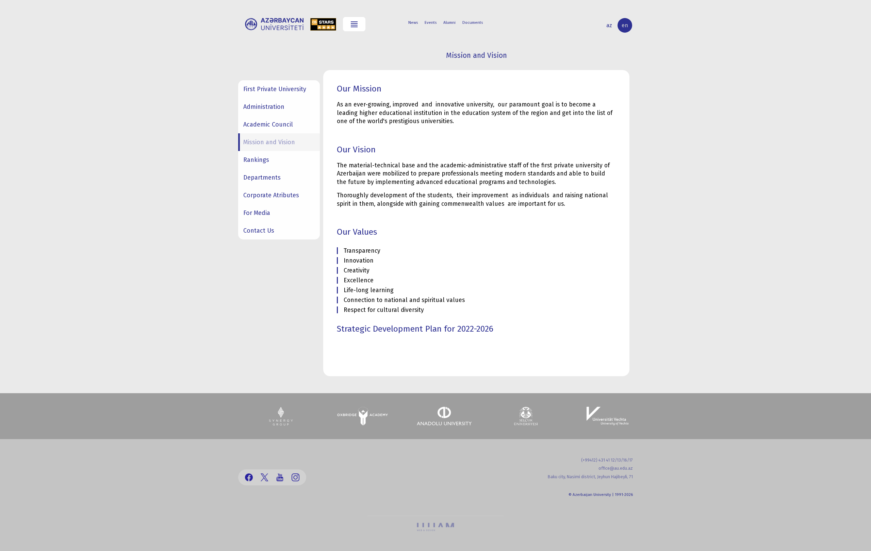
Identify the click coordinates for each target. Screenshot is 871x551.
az (609, 25)
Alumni (449, 22)
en (625, 25)
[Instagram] (295, 477)
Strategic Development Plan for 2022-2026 (415, 329)
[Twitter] (264, 477)
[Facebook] (249, 477)
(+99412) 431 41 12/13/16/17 (607, 460)
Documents (472, 22)
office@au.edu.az (615, 468)
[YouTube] (280, 477)
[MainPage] (274, 24)
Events (431, 22)
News (413, 22)
